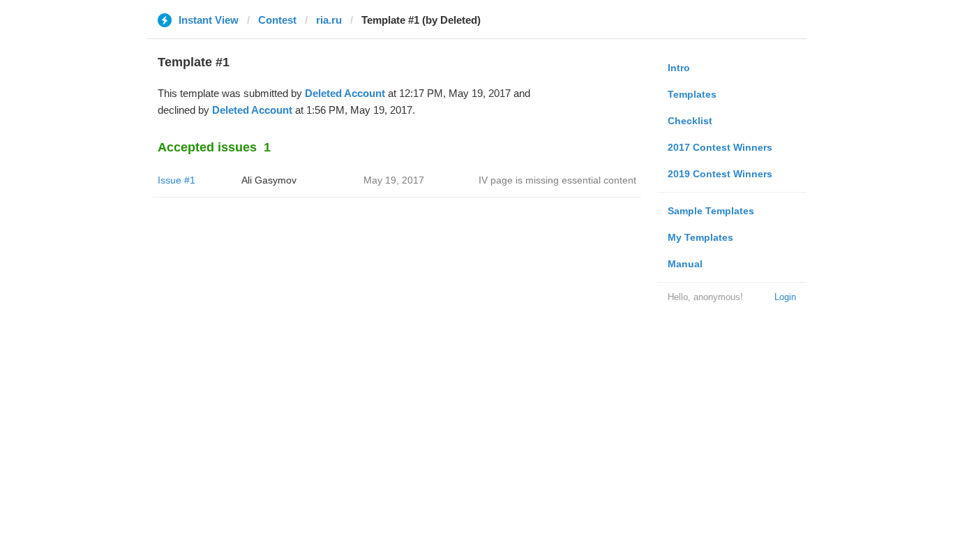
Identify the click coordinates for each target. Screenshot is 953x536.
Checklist (690, 120)
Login (785, 297)
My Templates (700, 237)
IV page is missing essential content (557, 180)
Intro (679, 67)
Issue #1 (176, 180)
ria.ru (329, 20)
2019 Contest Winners (720, 173)
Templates (692, 94)
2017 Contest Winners (720, 147)
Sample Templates (711, 210)
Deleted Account (345, 93)
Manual (685, 263)
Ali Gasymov (269, 180)
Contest (277, 20)
